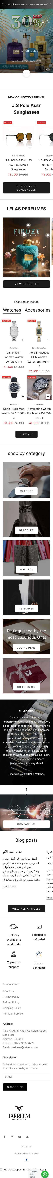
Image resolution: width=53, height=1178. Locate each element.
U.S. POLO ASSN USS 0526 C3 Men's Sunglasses (18, 165)
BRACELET (26, 530)
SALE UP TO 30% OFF (26, 60)
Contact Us (26, 824)
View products (26, 283)
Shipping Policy (12, 1007)
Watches (12, 310)
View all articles (26, 908)
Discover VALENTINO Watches (27, 774)
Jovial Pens (26, 647)
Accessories (37, 310)
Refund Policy (11, 1002)
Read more (9, 886)
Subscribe (15, 1087)
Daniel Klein (14, 348)
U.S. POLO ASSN (18, 156)
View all (26, 434)
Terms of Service (13, 1013)
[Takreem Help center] (45, 1174)
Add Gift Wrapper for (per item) (24, 1169)
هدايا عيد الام (12, 851)
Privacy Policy (11, 996)
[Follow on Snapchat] (27, 1136)
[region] (26, 41)
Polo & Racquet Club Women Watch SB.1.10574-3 (39, 359)
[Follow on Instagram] (12, 1136)
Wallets (26, 569)
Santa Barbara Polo (39, 348)
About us (8, 991)
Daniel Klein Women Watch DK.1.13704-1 (14, 357)
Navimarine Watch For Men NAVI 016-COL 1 (39, 413)
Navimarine (39, 404)
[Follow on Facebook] (4, 1136)
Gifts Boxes (26, 686)
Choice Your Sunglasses (26, 187)
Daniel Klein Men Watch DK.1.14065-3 (14, 413)
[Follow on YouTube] (19, 1136)
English (25, 1146)
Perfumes (26, 608)
